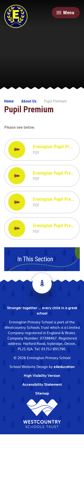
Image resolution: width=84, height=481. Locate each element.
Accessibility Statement (42, 384)
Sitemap (42, 393)
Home (9, 101)
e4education (64, 366)
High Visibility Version (42, 375)
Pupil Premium (55, 101)
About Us (28, 101)
